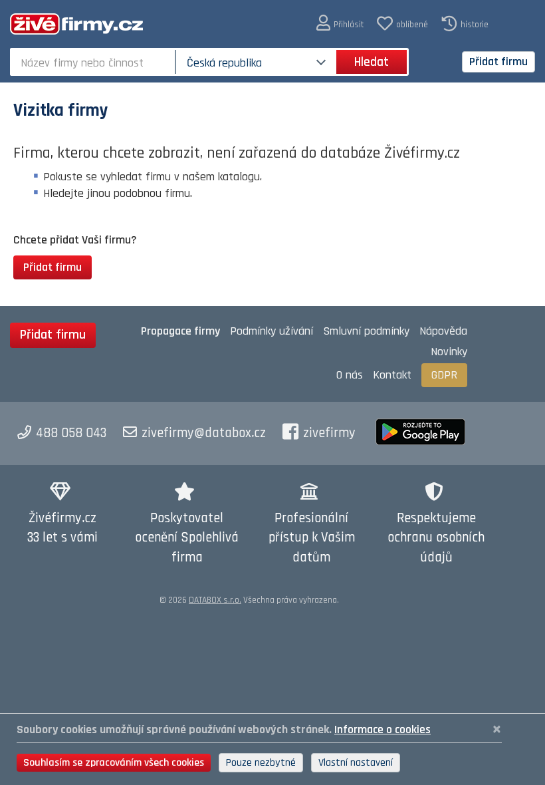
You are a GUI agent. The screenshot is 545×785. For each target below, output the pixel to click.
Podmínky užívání (271, 331)
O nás (349, 375)
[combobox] (94, 62)
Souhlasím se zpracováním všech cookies (113, 763)
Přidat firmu (498, 61)
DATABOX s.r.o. (215, 600)
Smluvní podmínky (366, 331)
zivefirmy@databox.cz (204, 433)
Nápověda (443, 331)
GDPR (444, 375)
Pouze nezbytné (261, 763)
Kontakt (392, 375)
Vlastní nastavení (355, 763)
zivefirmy (329, 433)
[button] (340, 23)
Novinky (449, 351)
